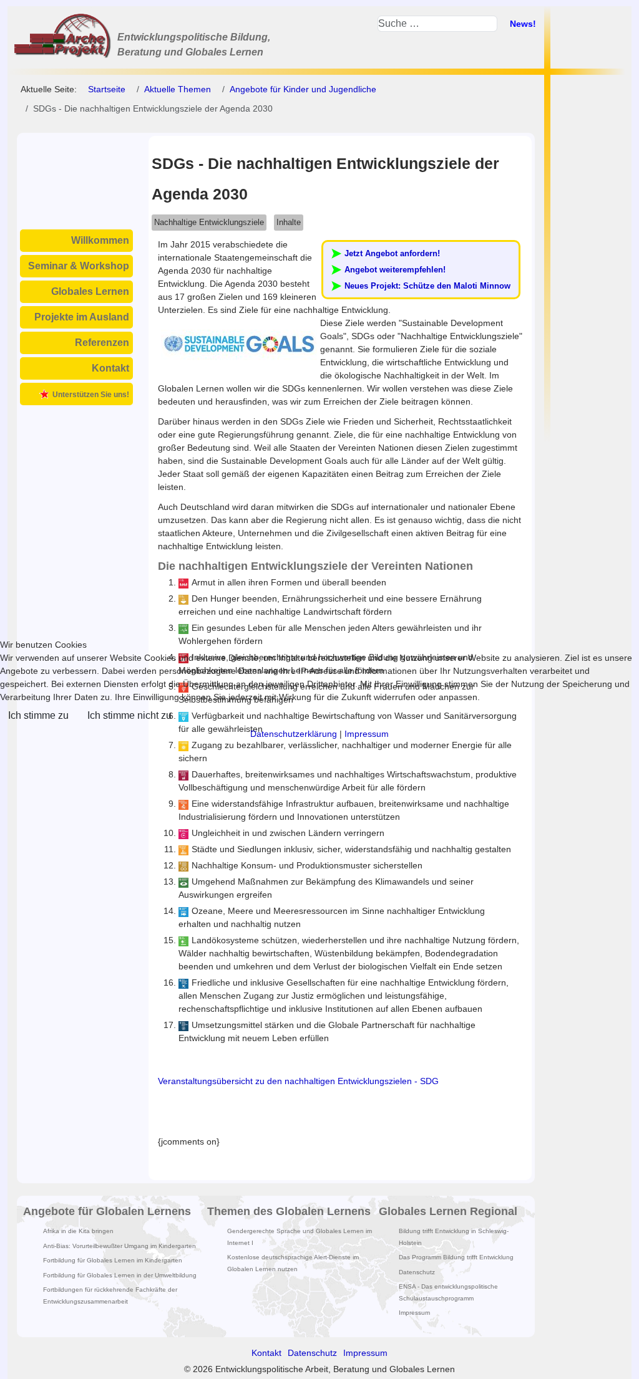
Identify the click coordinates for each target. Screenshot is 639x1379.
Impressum (366, 734)
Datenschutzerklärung (293, 734)
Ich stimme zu (38, 715)
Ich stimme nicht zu (129, 715)
